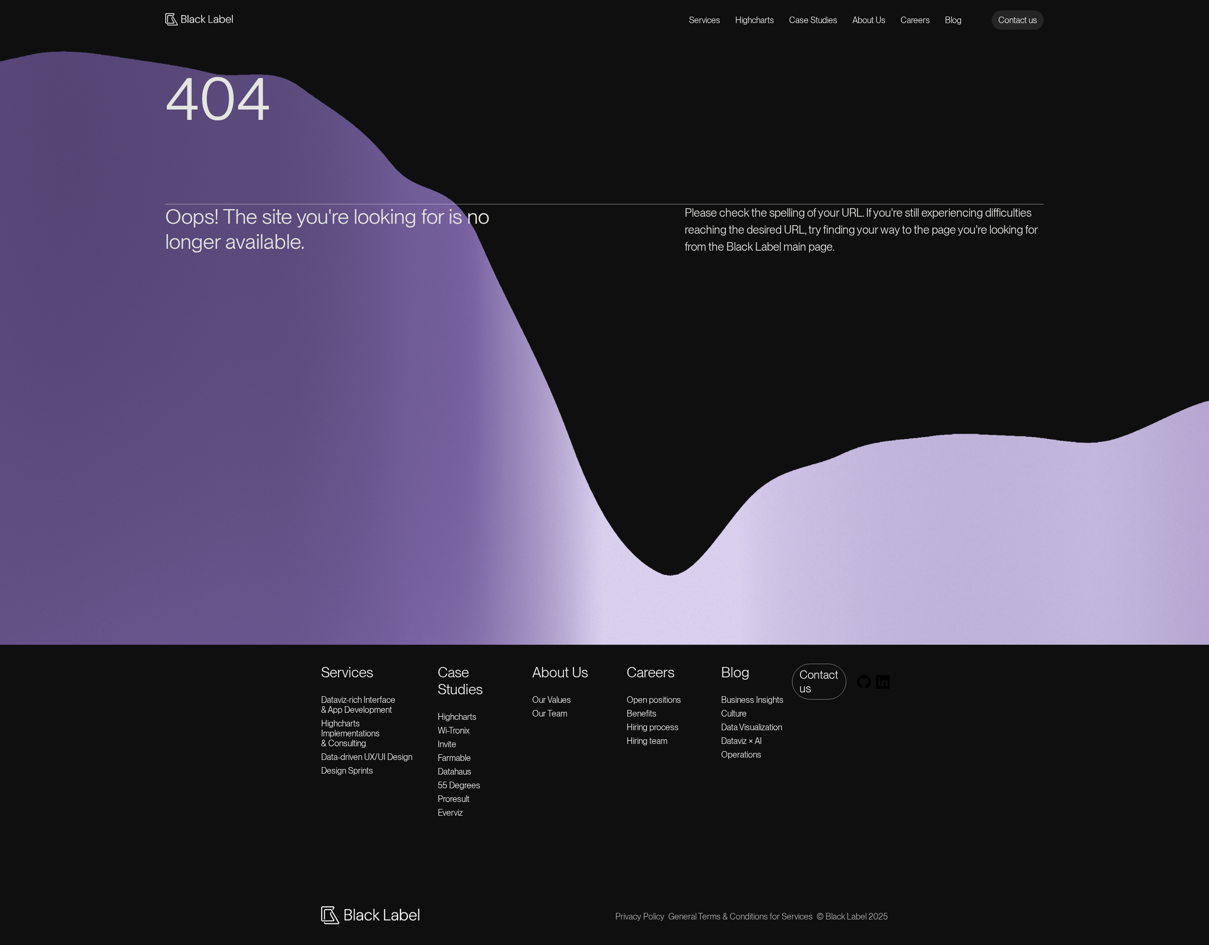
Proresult (453, 799)
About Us (868, 20)
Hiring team (647, 741)
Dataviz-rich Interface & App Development (360, 705)
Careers (915, 20)
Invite (447, 744)
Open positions (654, 700)
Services (704, 20)
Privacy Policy (639, 916)
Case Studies (813, 20)
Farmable (454, 758)
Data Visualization (751, 727)
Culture (734, 713)
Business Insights (752, 700)
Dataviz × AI (741, 741)
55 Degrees (459, 785)
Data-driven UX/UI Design (366, 757)
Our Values (551, 700)
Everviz (450, 813)
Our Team (549, 713)
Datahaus (454, 771)
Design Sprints (347, 771)
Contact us (1017, 20)
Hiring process (653, 727)
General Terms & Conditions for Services (740, 916)
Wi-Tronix (453, 730)
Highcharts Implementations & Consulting (350, 733)
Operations (741, 754)
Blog (953, 20)
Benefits (641, 713)
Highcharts (754, 20)
